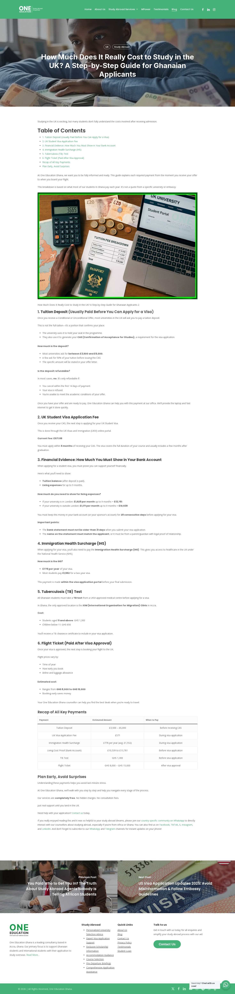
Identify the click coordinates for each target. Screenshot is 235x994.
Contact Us (123, 938)
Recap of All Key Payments (56, 162)
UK (107, 46)
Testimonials (124, 946)
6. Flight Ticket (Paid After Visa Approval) (63, 157)
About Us (122, 930)
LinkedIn (46, 828)
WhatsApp (95, 828)
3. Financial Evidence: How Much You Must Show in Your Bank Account (79, 145)
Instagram (187, 824)
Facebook (164, 824)
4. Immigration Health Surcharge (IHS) (61, 149)
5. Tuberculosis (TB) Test (55, 153)
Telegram (110, 828)
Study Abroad (121, 46)
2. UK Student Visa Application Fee (60, 141)
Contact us (77, 813)
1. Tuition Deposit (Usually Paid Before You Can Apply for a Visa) (75, 137)
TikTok (174, 824)
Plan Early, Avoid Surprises (56, 166)
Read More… (33, 954)
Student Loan (124, 950)
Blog (120, 934)
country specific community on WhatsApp (162, 820)
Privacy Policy (125, 942)
